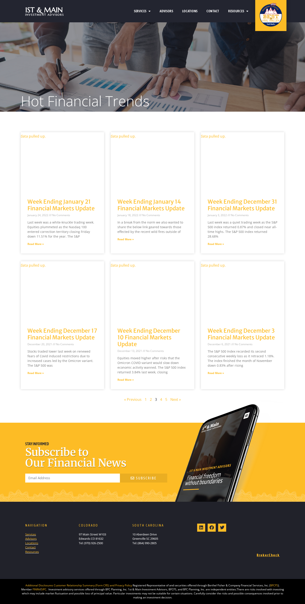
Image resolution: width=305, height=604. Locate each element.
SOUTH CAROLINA (148, 525)
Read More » (35, 244)
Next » (175, 399)
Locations (190, 11)
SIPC (43, 589)
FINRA (36, 589)
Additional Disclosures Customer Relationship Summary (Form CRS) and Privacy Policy (78, 585)
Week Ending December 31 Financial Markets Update (242, 205)
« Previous (133, 399)
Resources (236, 11)
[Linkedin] (201, 528)
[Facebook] (212, 528)
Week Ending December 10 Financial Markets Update (148, 337)
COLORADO (88, 525)
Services (140, 11)
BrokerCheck (268, 555)
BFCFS (274, 585)
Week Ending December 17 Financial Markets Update (62, 334)
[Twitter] (222, 528)
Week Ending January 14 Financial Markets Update (151, 205)
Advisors (166, 11)
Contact (213, 11)
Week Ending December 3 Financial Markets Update (241, 334)
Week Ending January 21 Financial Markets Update (61, 205)
